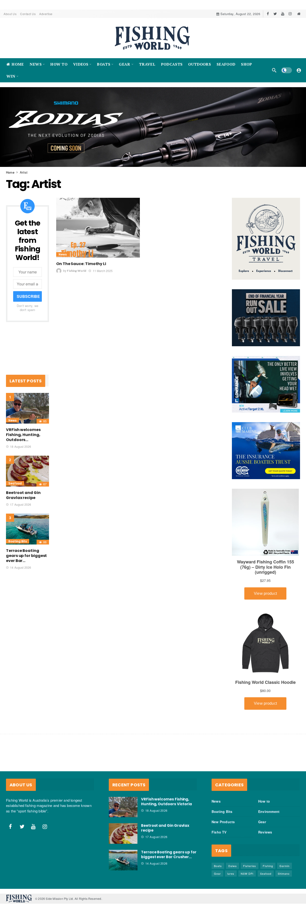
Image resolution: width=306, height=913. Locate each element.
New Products (223, 821)
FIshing (268, 866)
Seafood (15, 483)
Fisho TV (219, 831)
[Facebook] (268, 14)
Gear (262, 821)
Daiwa (232, 866)
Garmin (284, 866)
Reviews (265, 831)
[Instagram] (290, 14)
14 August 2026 (20, 567)
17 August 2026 (20, 504)
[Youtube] (283, 14)
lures (230, 873)
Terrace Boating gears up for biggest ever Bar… (26, 555)
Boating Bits (17, 541)
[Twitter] (275, 14)
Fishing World (76, 270)
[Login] (298, 70)
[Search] (274, 70)
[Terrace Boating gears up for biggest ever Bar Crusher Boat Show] (27, 529)
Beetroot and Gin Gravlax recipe (23, 495)
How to (264, 801)
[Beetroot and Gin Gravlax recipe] (27, 471)
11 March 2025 (103, 270)
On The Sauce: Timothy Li (81, 264)
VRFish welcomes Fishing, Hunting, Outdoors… (23, 434)
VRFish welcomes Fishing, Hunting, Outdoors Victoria (166, 801)
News (63, 254)
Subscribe (28, 296)
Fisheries (249, 866)
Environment (268, 811)
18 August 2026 (20, 446)
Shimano (284, 873)
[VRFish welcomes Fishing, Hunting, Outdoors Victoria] (27, 408)
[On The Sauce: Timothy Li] (98, 228)
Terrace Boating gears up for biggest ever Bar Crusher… (169, 854)
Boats (218, 866)
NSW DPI (247, 873)
